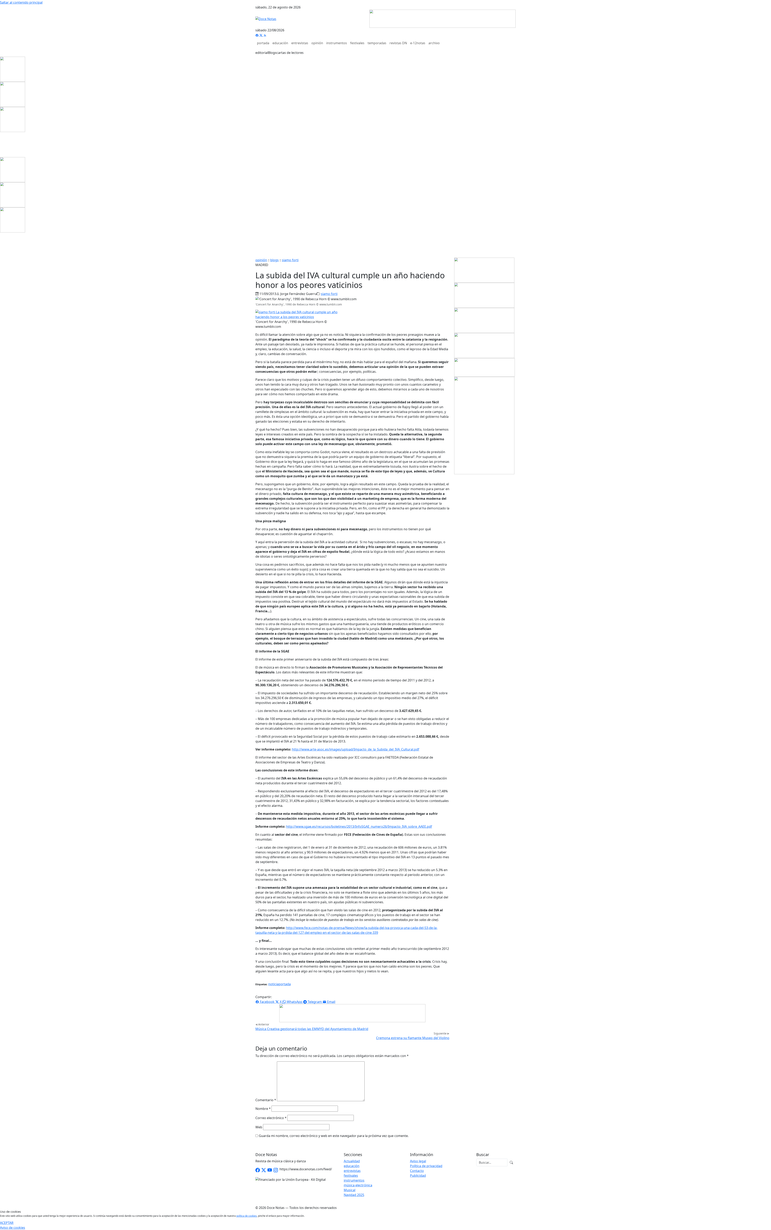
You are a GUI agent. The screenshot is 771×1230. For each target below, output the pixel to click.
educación (280, 43)
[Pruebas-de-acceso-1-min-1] (484, 425)
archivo (434, 43)
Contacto (417, 1171)
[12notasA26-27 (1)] (484, 270)
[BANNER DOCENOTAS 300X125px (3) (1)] (484, 345)
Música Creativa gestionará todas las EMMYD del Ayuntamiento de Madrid (311, 1029)
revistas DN (398, 43)
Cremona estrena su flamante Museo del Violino (412, 1038)
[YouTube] (269, 1170)
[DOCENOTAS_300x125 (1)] (484, 295)
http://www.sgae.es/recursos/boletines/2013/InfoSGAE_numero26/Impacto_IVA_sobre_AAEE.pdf (359, 826)
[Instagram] (275, 1170)
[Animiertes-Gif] (12, 94)
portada (263, 43)
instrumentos (336, 43)
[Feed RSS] (265, 35)
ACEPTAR (6, 1223)
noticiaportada (279, 984)
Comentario (265, 1100)
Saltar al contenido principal (21, 2)
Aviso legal (418, 1161)
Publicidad (418, 1175)
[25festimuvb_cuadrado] (12, 69)
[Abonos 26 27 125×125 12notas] (12, 119)
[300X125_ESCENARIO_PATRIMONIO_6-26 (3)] (484, 320)
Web (258, 1127)
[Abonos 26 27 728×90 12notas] (352, 1013)
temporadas (377, 43)
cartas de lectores (290, 52)
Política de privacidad (426, 1166)
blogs (274, 260)
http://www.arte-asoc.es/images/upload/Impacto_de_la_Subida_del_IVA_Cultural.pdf (355, 749)
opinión (317, 43)
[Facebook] (257, 35)
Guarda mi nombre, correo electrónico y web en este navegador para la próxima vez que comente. (334, 1136)
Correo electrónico (271, 1118)
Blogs (272, 52)
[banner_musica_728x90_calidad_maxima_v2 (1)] (442, 18)
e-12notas (417, 43)
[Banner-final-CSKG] (1, 144)
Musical (349, 1190)
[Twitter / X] (263, 1170)
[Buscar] (511, 1162)
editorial (261, 52)
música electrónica (358, 1185)
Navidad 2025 (354, 1195)
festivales (357, 43)
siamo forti (290, 260)
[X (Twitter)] (261, 35)
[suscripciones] (484, 367)
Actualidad (352, 1161)
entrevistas (299, 43)
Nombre (263, 1108)
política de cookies (246, 1216)
